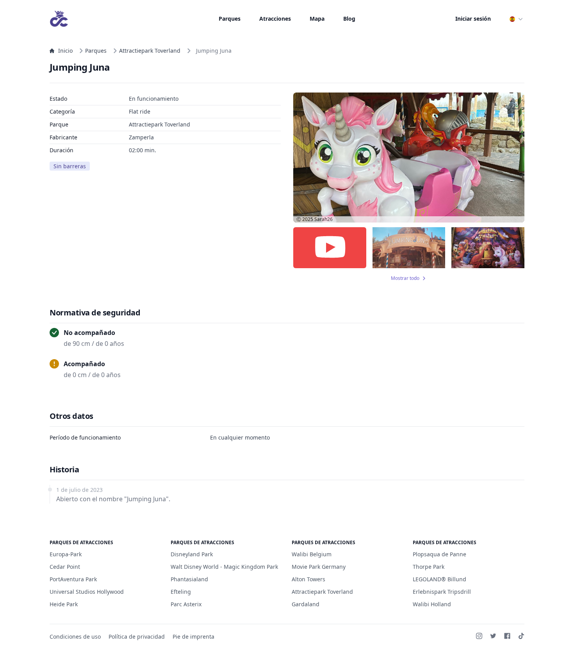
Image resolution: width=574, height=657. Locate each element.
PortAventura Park (73, 579)
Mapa (317, 18)
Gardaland (305, 604)
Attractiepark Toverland (149, 50)
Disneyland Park (192, 554)
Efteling (181, 591)
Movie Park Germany (319, 566)
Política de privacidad (137, 636)
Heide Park (64, 604)
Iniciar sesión (473, 18)
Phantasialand (189, 579)
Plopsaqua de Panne (439, 554)
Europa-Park (66, 554)
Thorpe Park (428, 566)
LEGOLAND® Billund (439, 579)
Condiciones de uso (75, 636)
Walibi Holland (432, 604)
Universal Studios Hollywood (87, 591)
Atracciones (275, 18)
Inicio (65, 50)
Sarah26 (323, 219)
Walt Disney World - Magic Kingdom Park (224, 566)
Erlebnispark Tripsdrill (442, 591)
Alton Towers (308, 579)
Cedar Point (65, 566)
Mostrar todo (405, 278)
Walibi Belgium (312, 554)
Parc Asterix (186, 604)
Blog (349, 18)
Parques (230, 18)
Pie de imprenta (193, 636)
